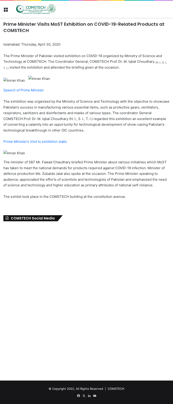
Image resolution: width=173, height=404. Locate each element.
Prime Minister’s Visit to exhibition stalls (35, 141)
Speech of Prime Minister (23, 90)
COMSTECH (116, 388)
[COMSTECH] (36, 9)
